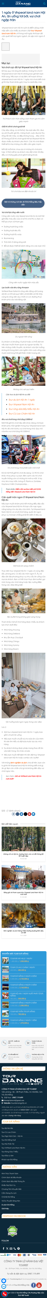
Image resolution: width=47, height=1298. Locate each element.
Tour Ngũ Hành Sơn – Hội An (12, 1136)
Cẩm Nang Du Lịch (9, 1193)
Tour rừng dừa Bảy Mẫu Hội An (24, 408)
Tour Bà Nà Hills (7, 1128)
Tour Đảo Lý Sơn (8, 1155)
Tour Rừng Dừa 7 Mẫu (10, 1151)
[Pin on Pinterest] (29, 814)
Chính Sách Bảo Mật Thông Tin (13, 1181)
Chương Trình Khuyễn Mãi (11, 1189)
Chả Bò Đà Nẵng (8, 1197)
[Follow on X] (7, 1248)
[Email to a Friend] (25, 814)
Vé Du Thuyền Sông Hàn (11, 1201)
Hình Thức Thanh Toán (10, 1173)
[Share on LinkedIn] (33, 814)
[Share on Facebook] (17, 814)
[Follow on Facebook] (3, 1248)
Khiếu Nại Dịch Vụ (8, 1185)
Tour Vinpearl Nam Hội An (21, 404)
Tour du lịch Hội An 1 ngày (22, 399)
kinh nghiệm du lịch (19, 762)
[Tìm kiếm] (44, 3)
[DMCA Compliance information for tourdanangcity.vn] (10, 1231)
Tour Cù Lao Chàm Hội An (22, 413)
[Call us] (15, 1248)
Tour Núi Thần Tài (8, 1144)
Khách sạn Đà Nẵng (9, 1159)
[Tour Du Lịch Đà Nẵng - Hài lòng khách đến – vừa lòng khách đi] (23, 3)
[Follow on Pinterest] (18, 1248)
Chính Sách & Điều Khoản (12, 1177)
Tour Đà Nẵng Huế (9, 1140)
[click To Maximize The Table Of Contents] (6, 47)
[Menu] (3, 3)
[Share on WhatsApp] (13, 814)
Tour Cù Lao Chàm (9, 1132)
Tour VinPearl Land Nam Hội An (13, 1148)
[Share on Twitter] (21, 814)
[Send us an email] (11, 1248)
